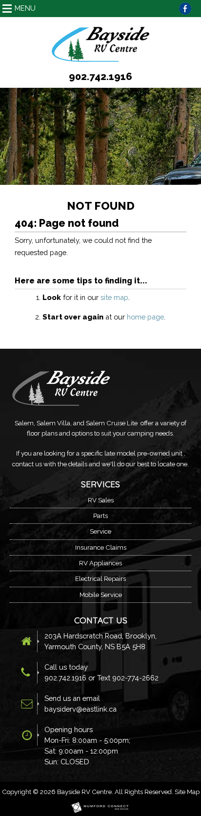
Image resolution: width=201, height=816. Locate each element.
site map (114, 297)
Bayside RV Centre (84, 792)
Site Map (187, 792)
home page (145, 317)
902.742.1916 (100, 76)
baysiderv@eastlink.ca (80, 709)
